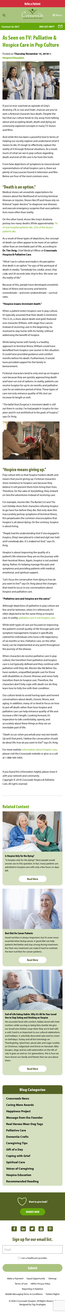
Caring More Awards (20, 1105)
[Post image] (32, 831)
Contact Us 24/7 (10, 26)
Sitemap (52, 1278)
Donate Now (32, 1212)
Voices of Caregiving (20, 1168)
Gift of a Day (14, 1149)
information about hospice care (39, 749)
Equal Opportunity (36, 1278)
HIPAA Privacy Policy (40, 1283)
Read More (32, 879)
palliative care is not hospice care (37, 617)
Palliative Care (16, 1130)
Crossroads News (17, 1098)
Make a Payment (15, 1278)
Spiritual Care (15, 1162)
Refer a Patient (32, 4)
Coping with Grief (18, 1156)
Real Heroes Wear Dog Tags (24, 1124)
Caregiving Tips (17, 1143)
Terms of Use (21, 1283)
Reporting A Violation (32, 1288)
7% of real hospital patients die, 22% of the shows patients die (30, 227)
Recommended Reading (22, 1181)
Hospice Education (13, 57)
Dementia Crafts (17, 1137)
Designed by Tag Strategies (32, 1304)
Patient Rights (53, 1294)
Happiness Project (18, 1111)
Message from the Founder (24, 1117)
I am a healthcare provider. (34, 1258)
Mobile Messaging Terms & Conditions (24, 1294)
